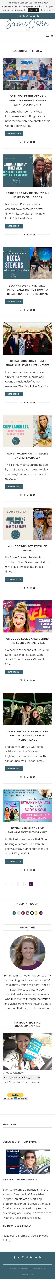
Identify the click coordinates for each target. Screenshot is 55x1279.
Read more (13, 134)
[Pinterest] (23, 913)
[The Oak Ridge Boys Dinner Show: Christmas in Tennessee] (27, 338)
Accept (33, 10)
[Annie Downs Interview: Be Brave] (27, 524)
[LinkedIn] (27, 913)
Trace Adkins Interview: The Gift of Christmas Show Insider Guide (27, 735)
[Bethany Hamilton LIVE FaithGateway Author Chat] (27, 806)
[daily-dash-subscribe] (27, 1162)
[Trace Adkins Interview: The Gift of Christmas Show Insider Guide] (27, 709)
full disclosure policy (27, 1217)
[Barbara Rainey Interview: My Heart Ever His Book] (27, 170)
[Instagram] (36, 913)
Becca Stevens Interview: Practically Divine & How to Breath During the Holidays (27, 290)
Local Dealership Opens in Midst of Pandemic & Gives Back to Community (27, 100)
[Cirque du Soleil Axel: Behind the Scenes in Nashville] (27, 616)
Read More (46, 10)
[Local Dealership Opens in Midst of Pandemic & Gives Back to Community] (27, 74)
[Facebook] (14, 913)
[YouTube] (32, 913)
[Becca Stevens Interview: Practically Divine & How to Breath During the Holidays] (27, 263)
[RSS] (41, 913)
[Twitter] (19, 913)
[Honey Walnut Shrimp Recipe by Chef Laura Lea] (27, 431)
